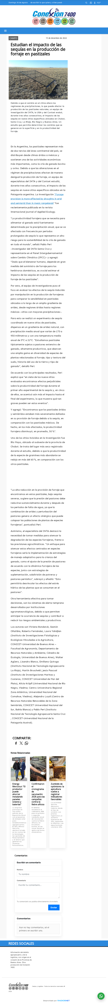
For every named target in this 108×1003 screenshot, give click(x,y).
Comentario (21, 880)
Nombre (20, 870)
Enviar (54, 907)
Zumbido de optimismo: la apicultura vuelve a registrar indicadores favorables (57, 792)
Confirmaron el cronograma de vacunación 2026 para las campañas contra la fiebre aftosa (38, 794)
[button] (86, 2)
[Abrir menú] (5, 31)
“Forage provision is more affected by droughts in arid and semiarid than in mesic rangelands (37, 199)
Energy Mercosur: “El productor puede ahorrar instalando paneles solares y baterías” (18, 794)
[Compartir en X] (21, 743)
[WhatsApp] (91, 2)
